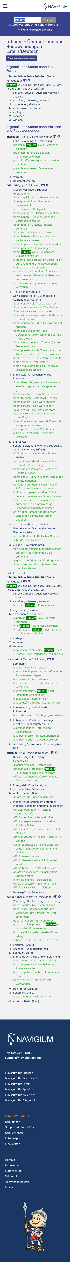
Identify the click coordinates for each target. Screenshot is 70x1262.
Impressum (12, 1165)
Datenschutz (13, 1171)
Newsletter (12, 1144)
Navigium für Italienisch (20, 1095)
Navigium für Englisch (19, 1073)
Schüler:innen (14, 1133)
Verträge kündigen (17, 1182)
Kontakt (10, 1160)
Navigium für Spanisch (19, 1089)
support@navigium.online (23, 1057)
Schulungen (12, 1122)
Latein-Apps (13, 1138)
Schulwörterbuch (49, 24)
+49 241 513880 (22, 1053)
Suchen (49, 20)
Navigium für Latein (17, 1084)
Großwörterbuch (23, 24)
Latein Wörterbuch (17, 1116)
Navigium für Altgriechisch (22, 1100)
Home (9, 1187)
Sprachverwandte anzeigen (21, 58)
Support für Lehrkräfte (19, 1127)
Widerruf (11, 1176)
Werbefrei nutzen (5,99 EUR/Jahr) (35, 30)
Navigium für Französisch (21, 1078)
